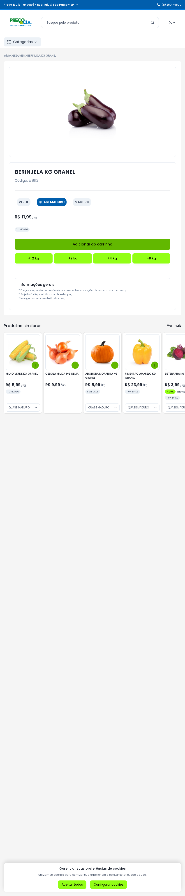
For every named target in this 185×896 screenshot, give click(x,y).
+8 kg (151, 258)
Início (7, 55)
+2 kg (72, 258)
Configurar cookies (108, 884)
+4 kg (112, 258)
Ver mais (174, 325)
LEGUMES (19, 55)
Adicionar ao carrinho (92, 244)
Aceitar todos (72, 884)
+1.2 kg (33, 258)
